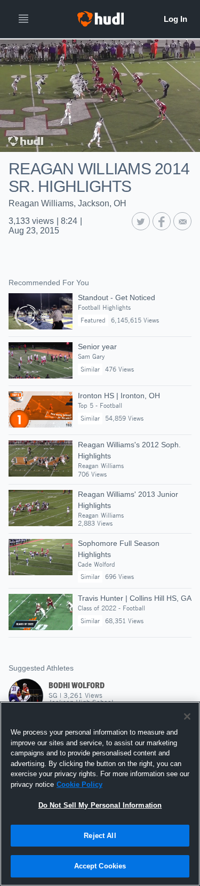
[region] (100, 794)
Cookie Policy (79, 784)
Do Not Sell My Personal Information (100, 805)
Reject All (100, 836)
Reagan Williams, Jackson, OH (67, 203)
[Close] (187, 716)
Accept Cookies (100, 866)
